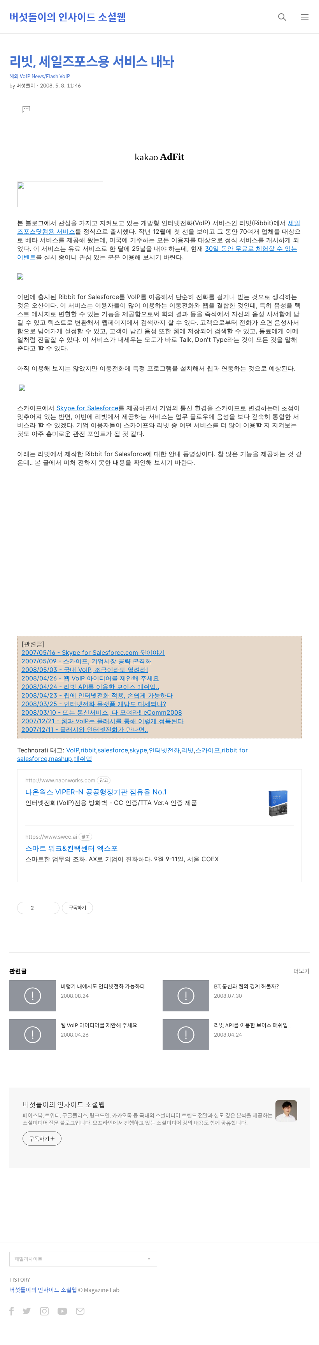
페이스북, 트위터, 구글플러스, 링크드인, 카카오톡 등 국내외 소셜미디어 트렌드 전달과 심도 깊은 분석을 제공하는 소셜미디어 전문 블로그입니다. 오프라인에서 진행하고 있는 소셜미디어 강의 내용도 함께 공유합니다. (148, 1118)
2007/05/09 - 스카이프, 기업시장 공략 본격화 (86, 661)
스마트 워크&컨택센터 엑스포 (71, 848)
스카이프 (207, 750)
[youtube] (62, 1312)
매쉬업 (83, 759)
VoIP (72, 750)
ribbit (88, 750)
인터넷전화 (164, 750)
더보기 (301, 970)
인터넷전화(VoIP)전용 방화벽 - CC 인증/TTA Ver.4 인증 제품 (111, 802)
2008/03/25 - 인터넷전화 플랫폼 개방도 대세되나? (93, 704)
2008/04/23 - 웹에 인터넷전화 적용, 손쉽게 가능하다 (97, 695)
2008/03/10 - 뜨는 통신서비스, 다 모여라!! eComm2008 (101, 712)
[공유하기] (41, 908)
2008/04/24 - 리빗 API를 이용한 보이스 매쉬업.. (90, 687)
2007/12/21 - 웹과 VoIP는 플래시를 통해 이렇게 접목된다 (102, 721)
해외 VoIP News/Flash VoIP (39, 76)
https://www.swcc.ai (51, 836)
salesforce (113, 750)
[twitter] (27, 1312)
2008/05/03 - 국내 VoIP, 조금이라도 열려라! (84, 669)
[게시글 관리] (51, 908)
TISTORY (19, 1279)
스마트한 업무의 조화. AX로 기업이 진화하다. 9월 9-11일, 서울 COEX (122, 859)
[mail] (80, 1312)
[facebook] (11, 1312)
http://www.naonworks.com (60, 780)
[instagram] (44, 1312)
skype (138, 750)
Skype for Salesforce (87, 408)
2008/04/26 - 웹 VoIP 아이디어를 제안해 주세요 (90, 678)
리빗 (187, 750)
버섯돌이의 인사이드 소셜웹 (67, 16)
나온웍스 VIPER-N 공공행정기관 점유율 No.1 (96, 792)
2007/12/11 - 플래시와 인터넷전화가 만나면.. (84, 729)
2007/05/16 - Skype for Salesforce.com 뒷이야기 (93, 652)
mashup (60, 759)
